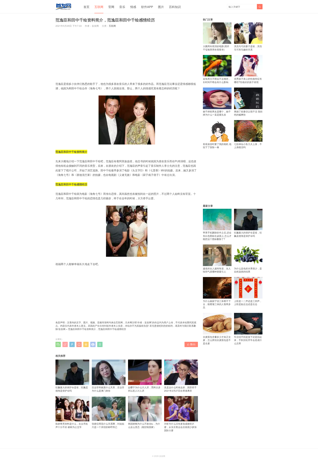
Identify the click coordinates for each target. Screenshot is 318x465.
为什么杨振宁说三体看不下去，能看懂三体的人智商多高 (217, 304)
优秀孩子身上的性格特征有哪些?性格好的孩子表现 (248, 80)
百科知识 (175, 6)
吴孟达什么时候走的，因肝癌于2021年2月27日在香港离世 (180, 389)
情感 (133, 6)
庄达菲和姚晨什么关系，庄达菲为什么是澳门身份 (108, 389)
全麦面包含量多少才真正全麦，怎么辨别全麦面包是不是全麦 (217, 340)
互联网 (98, 6)
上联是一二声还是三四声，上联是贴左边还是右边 (248, 302)
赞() (191, 344)
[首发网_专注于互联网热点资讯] (63, 6)
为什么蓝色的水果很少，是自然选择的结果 (248, 270)
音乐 (122, 6)
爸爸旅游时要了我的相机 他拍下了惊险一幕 (217, 145)
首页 (86, 6)
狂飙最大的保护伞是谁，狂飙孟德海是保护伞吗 (71, 389)
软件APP (147, 6)
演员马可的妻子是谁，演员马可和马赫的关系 (248, 48)
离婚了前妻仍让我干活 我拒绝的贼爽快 (248, 113)
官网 (111, 6)
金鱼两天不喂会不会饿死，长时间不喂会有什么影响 (217, 80)
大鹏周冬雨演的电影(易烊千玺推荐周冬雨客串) (216, 48)
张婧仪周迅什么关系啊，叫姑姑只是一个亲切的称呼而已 (108, 425)
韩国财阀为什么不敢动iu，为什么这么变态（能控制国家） (144, 425)
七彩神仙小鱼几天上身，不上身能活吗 (248, 145)
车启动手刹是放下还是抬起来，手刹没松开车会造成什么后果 (248, 340)
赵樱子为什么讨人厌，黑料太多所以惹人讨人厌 (144, 389)
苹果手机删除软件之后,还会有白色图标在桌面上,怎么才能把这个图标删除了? (217, 236)
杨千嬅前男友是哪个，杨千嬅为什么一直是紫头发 (217, 113)
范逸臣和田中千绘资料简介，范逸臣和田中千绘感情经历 (97, 329)
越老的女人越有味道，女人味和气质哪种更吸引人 (217, 270)
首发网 (61, 329)
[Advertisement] (126, 54)
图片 (161, 6)
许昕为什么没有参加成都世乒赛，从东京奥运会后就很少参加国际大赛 (180, 427)
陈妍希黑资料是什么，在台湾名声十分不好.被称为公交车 (71, 425)
